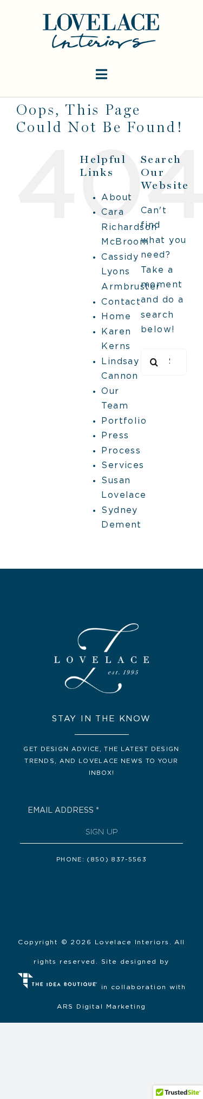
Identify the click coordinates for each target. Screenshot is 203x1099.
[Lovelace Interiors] (101, 15)
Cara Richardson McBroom (129, 227)
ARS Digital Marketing (101, 1006)
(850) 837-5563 (116, 860)
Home (116, 316)
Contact (121, 302)
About (116, 197)
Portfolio (124, 421)
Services (123, 465)
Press (115, 435)
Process (121, 450)
